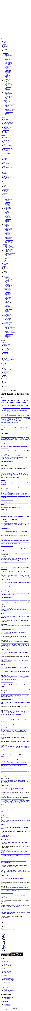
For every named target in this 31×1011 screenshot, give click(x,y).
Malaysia (8, 68)
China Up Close (7, 348)
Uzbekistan (8, 95)
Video (4, 382)
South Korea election (5, 528)
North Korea (9, 63)
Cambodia (8, 75)
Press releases (6, 1005)
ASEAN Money (7, 344)
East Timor (8, 79)
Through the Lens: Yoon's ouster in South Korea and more (15, 516)
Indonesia (5, 46)
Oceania (5, 100)
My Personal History (8, 369)
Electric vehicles (7, 124)
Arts (4, 368)
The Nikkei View (7, 361)
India (4, 44)
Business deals (6, 153)
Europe (8, 113)
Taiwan (5, 47)
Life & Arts (3, 363)
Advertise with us (7, 1004)
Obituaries (5, 376)
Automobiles (6, 140)
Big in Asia (6, 350)
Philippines (8, 71)
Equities (5, 159)
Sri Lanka (8, 87)
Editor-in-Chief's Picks (8, 359)
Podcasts (5, 381)
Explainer (5, 132)
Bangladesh (9, 85)
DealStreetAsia (6, 178)
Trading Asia (6, 342)
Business (3, 135)
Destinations (6, 373)
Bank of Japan (6, 128)
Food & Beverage (7, 148)
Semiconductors (7, 139)
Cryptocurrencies (7, 177)
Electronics (6, 150)
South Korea (6, 45)
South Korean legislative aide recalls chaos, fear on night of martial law (14, 401)
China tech (5, 175)
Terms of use (6, 987)
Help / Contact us (7, 971)
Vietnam (8, 72)
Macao (7, 57)
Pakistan (8, 83)
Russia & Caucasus (10, 109)
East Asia (5, 53)
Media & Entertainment (8, 146)
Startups (5, 152)
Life (4, 367)
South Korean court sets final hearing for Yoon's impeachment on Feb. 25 (12, 789)
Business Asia (6, 346)
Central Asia (6, 92)
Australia (8, 101)
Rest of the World (7, 106)
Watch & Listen (4, 378)
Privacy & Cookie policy (9, 990)
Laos (7, 76)
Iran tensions (6, 119)
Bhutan (8, 89)
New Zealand (9, 102)
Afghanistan (9, 84)
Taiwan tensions (7, 127)
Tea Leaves (6, 371)
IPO (4, 166)
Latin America (9, 112)
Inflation (5, 120)
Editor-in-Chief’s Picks (5, 909)
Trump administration (8, 122)
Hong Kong (9, 55)
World (2, 39)
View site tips (6, 972)
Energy (5, 141)
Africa (7, 114)
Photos (5, 384)
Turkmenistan (9, 96)
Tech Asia (5, 345)
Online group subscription (9, 979)
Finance (5, 149)
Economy (3, 261)
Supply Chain (6, 126)
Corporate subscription (8, 980)
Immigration (6, 130)
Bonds (4, 162)
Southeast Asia (6, 64)
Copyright (5, 989)
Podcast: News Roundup (5, 839)
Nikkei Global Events (8, 997)
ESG (4, 131)
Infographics (6, 353)
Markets (2, 155)
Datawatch (5, 352)
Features (2, 340)
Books (4, 375)
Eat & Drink (6, 372)
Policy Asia (6, 349)
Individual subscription (8, 978)
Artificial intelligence (8, 123)
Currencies (5, 160)
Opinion (2, 355)
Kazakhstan (9, 93)
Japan (4, 42)
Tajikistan (8, 97)
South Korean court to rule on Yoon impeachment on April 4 (15, 600)
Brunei (7, 77)
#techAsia (5, 173)
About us (5, 961)
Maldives (8, 91)
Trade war (3, 664)
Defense (2, 824)
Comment (3, 480)
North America (9, 110)
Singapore (8, 70)
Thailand (5, 49)
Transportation (6, 142)
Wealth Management (8, 167)
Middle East (9, 108)
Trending (3, 117)
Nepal (7, 88)
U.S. (4, 50)
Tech (2, 169)
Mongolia (8, 59)
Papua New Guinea (10, 104)
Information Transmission (9, 991)
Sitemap (5, 963)
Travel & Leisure (7, 145)
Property (5, 164)
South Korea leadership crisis (7, 425)
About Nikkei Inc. (7, 965)
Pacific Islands (9, 105)
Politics (2, 181)
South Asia (5, 80)
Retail (4, 144)
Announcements (7, 964)
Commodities (6, 163)
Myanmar (8, 74)
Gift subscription (7, 982)
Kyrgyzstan (9, 98)
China (4, 41)
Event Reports (6, 998)
